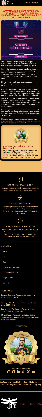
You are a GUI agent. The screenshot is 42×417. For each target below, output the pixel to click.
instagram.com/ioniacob (17, 123)
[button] (36, 3)
